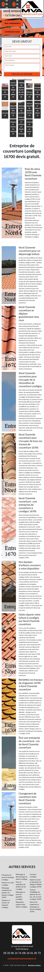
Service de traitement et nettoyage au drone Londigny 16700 (35, 906)
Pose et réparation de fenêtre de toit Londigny (21, 885)
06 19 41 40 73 (32, 953)
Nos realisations (12, 23)
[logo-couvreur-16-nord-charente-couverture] (22, 934)
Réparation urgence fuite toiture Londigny (21, 904)
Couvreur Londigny (33, 875)
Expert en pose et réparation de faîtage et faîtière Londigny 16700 (36, 883)
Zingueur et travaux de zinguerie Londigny (6, 903)
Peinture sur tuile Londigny (8, 884)
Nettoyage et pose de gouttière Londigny (20, 895)
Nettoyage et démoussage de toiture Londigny (21, 876)
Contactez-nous (12, 32)
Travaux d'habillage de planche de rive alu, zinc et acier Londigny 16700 (35, 894)
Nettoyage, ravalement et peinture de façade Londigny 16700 (8, 892)
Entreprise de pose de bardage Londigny (8, 877)
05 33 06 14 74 (12, 953)
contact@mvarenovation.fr (22, 958)
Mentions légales (34, 965)
